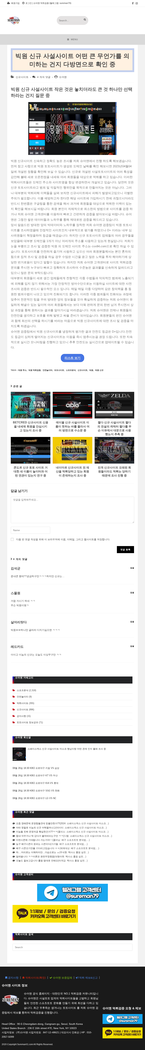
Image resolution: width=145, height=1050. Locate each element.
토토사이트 (59, 370)
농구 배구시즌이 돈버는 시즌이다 (33, 844)
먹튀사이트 (22, 703)
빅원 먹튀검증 (34, 370)
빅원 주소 (22, 370)
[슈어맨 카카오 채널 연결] (45, 913)
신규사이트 (22, 77)
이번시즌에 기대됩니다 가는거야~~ (34, 840)
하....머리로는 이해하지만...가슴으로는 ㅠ (37, 852)
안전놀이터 (47, 370)
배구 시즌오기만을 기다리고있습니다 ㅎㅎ (38, 848)
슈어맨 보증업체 (62, 977)
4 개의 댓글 (44, 77)
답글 (132, 568)
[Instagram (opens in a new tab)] (136, 3)
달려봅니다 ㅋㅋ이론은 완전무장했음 (35, 856)
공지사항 (21, 716)
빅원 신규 (99, 370)
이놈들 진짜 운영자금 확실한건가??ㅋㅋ (36, 831)
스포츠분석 (71, 370)
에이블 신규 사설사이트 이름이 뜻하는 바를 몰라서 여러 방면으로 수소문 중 (72, 426)
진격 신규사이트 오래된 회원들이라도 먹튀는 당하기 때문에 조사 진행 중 (114, 471)
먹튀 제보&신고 (88, 977)
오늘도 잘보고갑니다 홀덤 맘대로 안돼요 (37, 860)
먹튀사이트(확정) (35, 977)
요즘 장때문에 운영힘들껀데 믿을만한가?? (38, 823)
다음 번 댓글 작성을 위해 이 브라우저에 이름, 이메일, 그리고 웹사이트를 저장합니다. (63, 539)
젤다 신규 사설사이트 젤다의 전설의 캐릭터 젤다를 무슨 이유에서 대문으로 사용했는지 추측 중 (114, 428)
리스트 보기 (72, 358)
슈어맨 (63, 77)
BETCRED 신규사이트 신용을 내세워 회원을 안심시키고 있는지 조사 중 (30, 426)
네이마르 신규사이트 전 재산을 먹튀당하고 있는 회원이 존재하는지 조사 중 (72, 471)
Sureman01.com (25, 1044)
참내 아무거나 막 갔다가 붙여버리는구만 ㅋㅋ (39, 836)
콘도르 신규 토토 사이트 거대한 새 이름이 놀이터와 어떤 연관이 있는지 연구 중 (31, 471)
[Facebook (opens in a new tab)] (133, 3)
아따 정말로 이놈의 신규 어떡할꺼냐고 (36, 827)
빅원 (91, 370)
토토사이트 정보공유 (27, 722)
